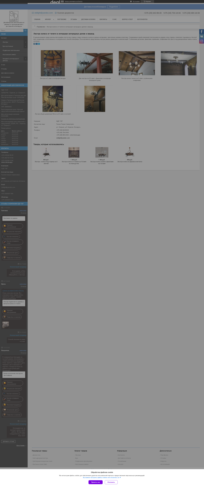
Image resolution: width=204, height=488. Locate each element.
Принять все (95, 482)
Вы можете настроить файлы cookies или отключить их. (101, 477)
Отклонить (111, 482)
